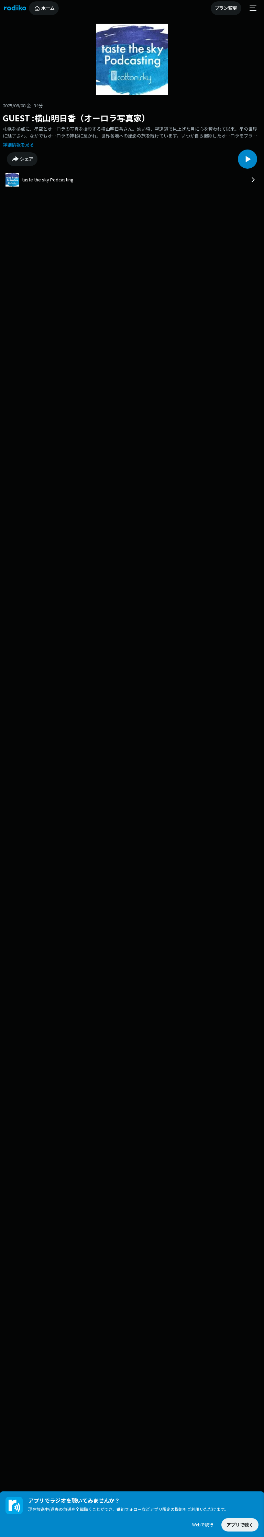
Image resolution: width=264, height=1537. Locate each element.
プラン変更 (226, 8)
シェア (26, 159)
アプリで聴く (240, 1524)
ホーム (48, 8)
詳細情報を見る (18, 144)
